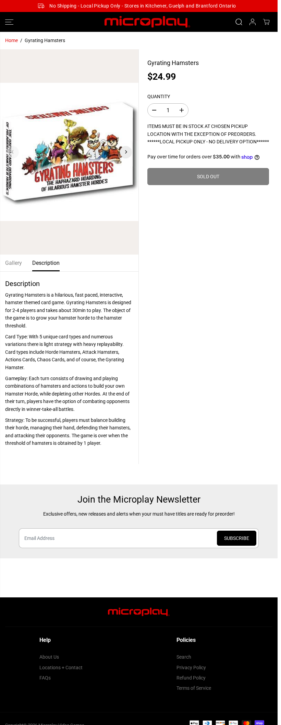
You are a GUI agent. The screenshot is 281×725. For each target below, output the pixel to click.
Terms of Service (193, 688)
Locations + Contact (61, 667)
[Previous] (13, 152)
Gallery (13, 263)
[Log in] (252, 22)
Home (11, 40)
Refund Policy (191, 678)
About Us (49, 657)
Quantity (158, 96)
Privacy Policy (191, 667)
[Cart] (266, 22)
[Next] (126, 152)
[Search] (239, 22)
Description (46, 263)
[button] (9, 22)
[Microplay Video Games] (139, 22)
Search (183, 657)
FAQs (45, 678)
